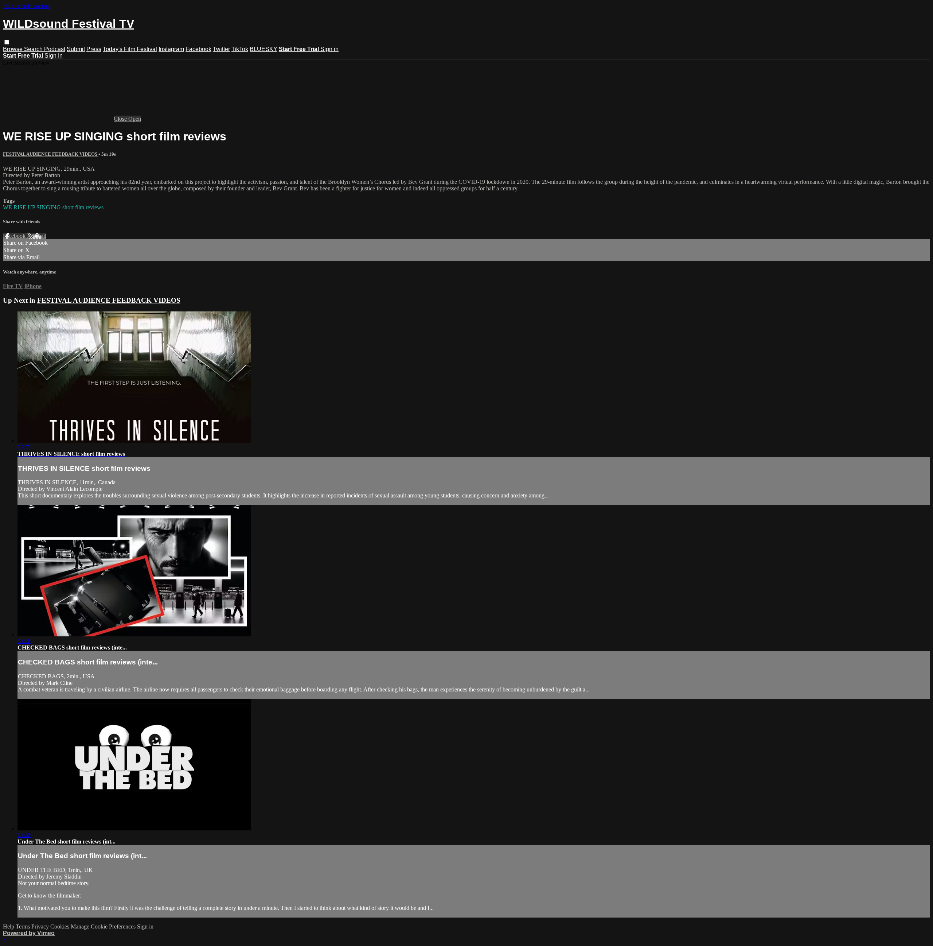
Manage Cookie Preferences (104, 926)
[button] (6, 42)
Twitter (221, 49)
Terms (23, 926)
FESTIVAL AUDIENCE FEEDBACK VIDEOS (50, 154)
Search (34, 49)
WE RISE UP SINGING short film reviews (53, 207)
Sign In (53, 56)
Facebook (198, 49)
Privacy (40, 926)
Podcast (54, 49)
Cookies (60, 926)
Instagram (171, 49)
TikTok (239, 49)
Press (93, 49)
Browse (13, 49)
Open (134, 119)
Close (121, 119)
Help (9, 926)
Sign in (329, 49)
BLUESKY (263, 49)
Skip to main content (26, 6)
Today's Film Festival (130, 49)
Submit (76, 49)
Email (39, 236)
